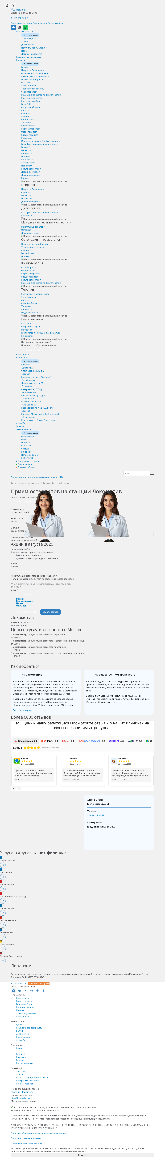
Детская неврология (31, 53)
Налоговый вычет (30, 454)
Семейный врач (29, 119)
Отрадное (33, 388)
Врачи (19, 60)
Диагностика (27, 44)
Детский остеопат (30, 171)
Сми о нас (26, 445)
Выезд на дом (23, 1037)
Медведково (38, 419)
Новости (25, 442)
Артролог (26, 116)
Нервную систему (25, 1007)
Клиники (20, 357)
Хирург (24, 178)
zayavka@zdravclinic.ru (22, 1092)
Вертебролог (28, 125)
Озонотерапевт (29, 131)
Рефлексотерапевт (30, 128)
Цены (24, 50)
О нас (24, 439)
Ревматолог (35, 76)
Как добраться (25, 601)
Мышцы (20, 1010)
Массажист (26, 138)
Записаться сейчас (23, 501)
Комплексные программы (29, 57)
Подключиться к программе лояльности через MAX (37, 477)
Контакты (27, 458)
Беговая (36, 375)
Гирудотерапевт (29, 134)
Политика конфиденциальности (27, 1138)
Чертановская (33, 394)
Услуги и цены (23, 31)
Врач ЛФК (26, 104)
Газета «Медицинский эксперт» (32, 1077)
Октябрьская (32, 382)
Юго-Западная (37, 406)
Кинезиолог (27, 159)
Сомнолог (26, 113)
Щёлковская (31, 400)
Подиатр (25, 156)
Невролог (32, 70)
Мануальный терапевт (33, 79)
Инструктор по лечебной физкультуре (40, 141)
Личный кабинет (56, 23)
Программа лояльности (28, 1080)
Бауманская (33, 369)
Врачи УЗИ (26, 147)
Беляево (40, 412)
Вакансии (26, 451)
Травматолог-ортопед (32, 88)
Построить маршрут (23, 710)
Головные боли (24, 1004)
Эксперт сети (28, 162)
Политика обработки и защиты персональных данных (38, 1133)
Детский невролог (30, 175)
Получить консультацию (34, 47)
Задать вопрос (50, 611)
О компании (22, 429)
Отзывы (20, 426)
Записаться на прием (21, 23)
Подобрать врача (34, 349)
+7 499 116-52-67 (19, 18)
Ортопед (34, 73)
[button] (14, 788)
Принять (82, 1155)
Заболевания (22, 354)
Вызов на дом (40, 23)
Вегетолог (26, 150)
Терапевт (26, 122)
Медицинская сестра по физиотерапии (41, 94)
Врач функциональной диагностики (39, 144)
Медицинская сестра (31, 98)
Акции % (20, 423)
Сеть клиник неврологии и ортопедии (25, 483)
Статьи (25, 448)
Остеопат (26, 82)
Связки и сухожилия (26, 1013)
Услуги (24, 41)
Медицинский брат (31, 101)
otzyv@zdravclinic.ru (20, 1098)
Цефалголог (27, 165)
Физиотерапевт (29, 91)
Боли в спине (22, 998)
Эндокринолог (28, 85)
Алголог (25, 110)
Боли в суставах (24, 1001)
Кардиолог (26, 153)
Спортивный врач (30, 107)
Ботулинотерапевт (31, 168)
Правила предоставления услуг (27, 1143)
